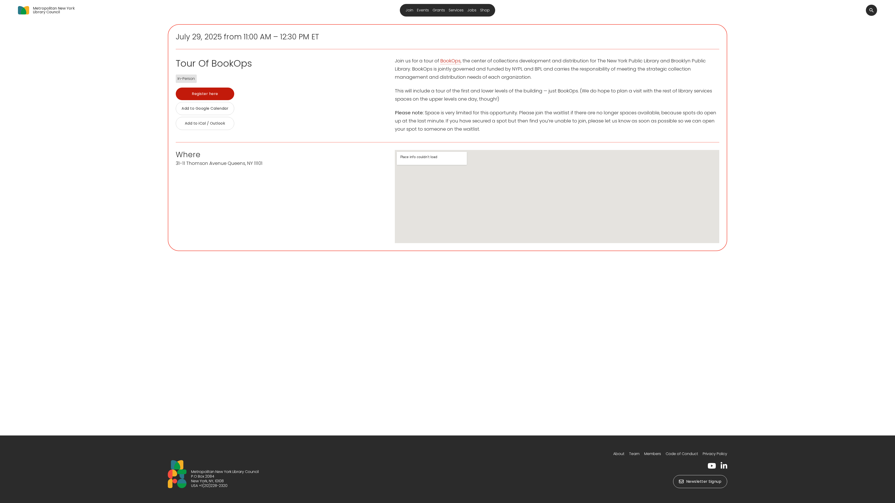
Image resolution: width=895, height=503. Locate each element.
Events (423, 10)
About (618, 453)
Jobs (471, 10)
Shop (485, 10)
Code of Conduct (682, 453)
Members (652, 453)
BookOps (450, 61)
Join (409, 10)
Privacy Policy (715, 453)
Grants (439, 10)
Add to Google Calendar (205, 108)
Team (634, 453)
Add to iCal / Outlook (205, 123)
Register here (205, 93)
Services (456, 10)
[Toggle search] (871, 10)
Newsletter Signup (704, 481)
